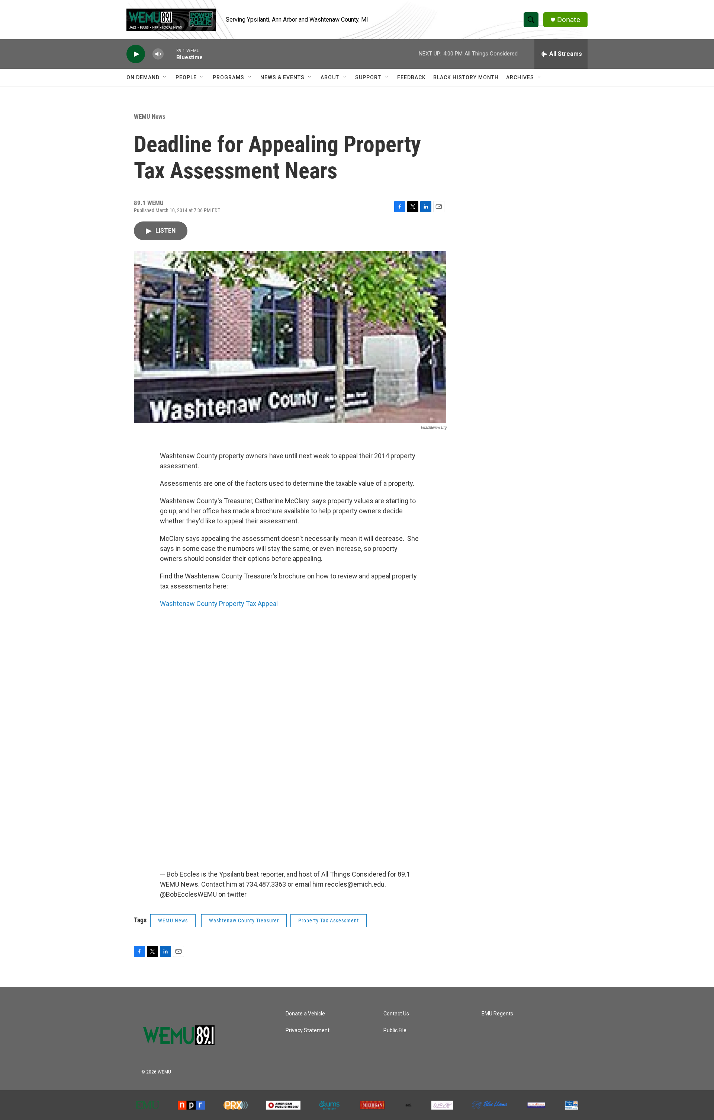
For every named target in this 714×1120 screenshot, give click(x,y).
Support (368, 77)
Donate (568, 19)
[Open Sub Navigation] (165, 77)
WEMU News (149, 116)
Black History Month (466, 77)
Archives (520, 77)
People (186, 77)
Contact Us (396, 1014)
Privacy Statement (307, 1030)
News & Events (282, 77)
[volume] (158, 54)
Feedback (411, 77)
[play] (136, 54)
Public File (394, 1030)
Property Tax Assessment (328, 920)
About (330, 77)
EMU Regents (497, 1014)
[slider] (170, 54)
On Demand (143, 77)
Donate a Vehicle (305, 1014)
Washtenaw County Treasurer (244, 920)
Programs (228, 77)
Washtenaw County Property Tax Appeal (219, 603)
